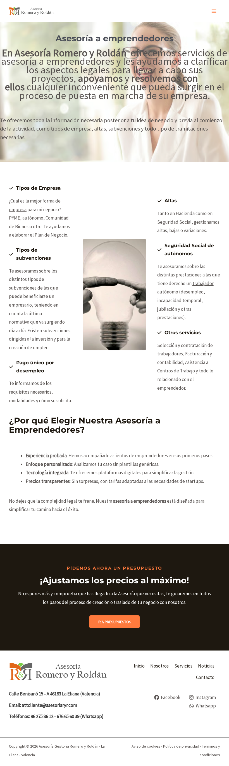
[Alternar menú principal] (214, 11)
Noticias (206, 666)
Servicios (183, 666)
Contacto (205, 677)
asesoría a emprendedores (139, 501)
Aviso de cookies (146, 746)
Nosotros (159, 666)
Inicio (139, 666)
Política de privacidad (181, 746)
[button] (114, 621)
